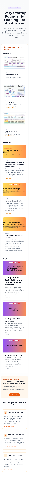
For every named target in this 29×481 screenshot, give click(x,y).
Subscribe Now (8, 426)
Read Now (14, 395)
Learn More (7, 469)
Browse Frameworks (10, 446)
